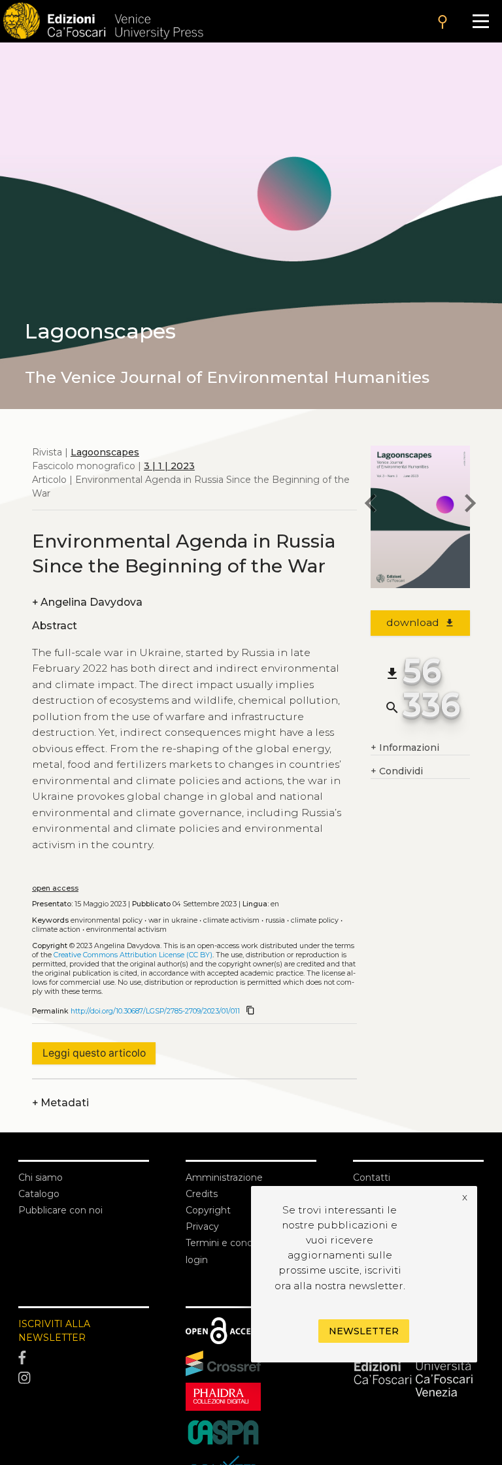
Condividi (397, 771)
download (420, 622)
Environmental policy (106, 920)
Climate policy (315, 920)
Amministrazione (224, 1177)
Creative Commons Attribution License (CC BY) (133, 955)
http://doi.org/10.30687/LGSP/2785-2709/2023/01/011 (155, 1011)
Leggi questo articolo (94, 1053)
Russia (275, 920)
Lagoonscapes (105, 452)
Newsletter (364, 1331)
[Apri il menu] (481, 21)
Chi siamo (40, 1177)
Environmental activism (126, 929)
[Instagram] (83, 1378)
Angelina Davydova (87, 602)
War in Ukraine (172, 920)
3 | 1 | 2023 (169, 466)
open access (55, 888)
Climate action (56, 929)
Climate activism (231, 920)
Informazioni (405, 747)
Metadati (60, 1102)
